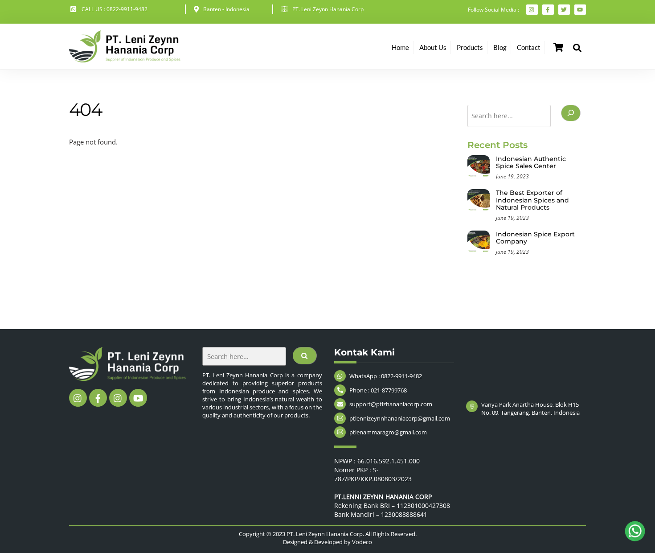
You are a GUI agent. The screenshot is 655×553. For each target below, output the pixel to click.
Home (400, 47)
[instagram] (78, 397)
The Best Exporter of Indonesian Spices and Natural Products (532, 200)
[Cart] (558, 47)
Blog (500, 47)
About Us (432, 47)
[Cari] (571, 113)
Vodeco (362, 542)
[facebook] (98, 397)
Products (470, 47)
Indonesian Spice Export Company (535, 238)
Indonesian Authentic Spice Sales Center (531, 162)
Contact (528, 47)
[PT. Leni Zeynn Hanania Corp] (124, 58)
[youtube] (138, 397)
